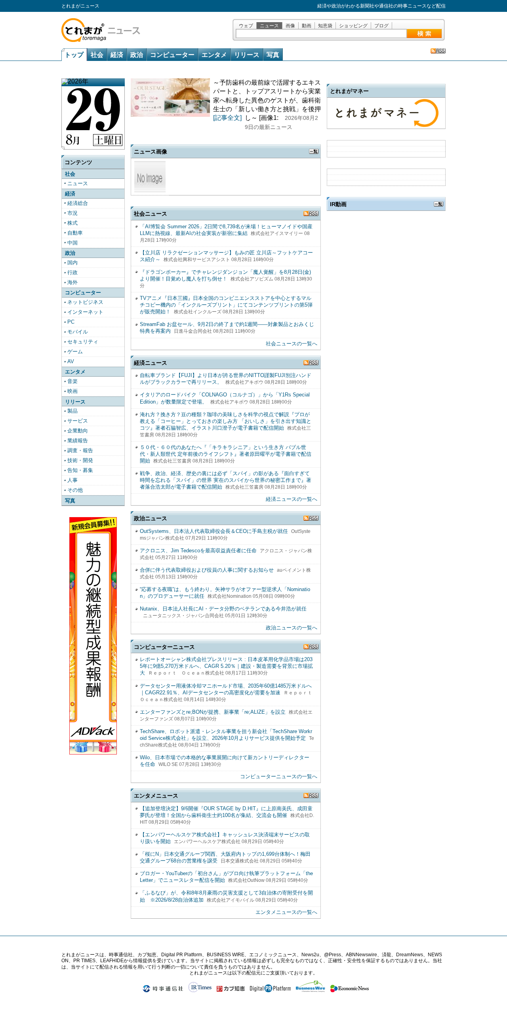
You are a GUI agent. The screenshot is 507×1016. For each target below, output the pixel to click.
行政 (72, 272)
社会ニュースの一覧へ (291, 344)
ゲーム (75, 351)
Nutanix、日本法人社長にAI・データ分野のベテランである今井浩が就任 (223, 609)
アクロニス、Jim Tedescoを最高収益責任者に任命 (198, 550)
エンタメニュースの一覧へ (286, 912)
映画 (72, 391)
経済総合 (77, 203)
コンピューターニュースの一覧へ (278, 776)
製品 (72, 411)
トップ (74, 55)
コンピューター (172, 54)
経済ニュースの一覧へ (291, 499)
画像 (290, 25)
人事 (72, 480)
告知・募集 (80, 470)
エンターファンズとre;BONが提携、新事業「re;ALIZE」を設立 (213, 712)
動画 (306, 25)
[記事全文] (227, 117)
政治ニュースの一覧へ (291, 628)
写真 (273, 54)
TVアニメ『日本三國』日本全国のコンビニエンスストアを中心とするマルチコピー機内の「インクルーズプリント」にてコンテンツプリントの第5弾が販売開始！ (226, 305)
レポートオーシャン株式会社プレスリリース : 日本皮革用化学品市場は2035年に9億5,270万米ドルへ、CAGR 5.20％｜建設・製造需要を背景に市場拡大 (226, 666)
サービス (77, 421)
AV (70, 361)
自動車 (75, 233)
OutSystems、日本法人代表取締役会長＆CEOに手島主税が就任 (214, 531)
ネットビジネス (85, 302)
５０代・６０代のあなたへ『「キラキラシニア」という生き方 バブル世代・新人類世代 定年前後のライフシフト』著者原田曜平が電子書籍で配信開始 (225, 454)
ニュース (269, 25)
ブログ (381, 25)
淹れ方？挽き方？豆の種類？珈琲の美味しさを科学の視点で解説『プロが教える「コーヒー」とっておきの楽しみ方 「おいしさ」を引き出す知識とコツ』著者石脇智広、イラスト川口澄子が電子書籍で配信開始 (225, 421)
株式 (72, 223)
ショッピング (353, 25)
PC (70, 322)
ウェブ (246, 25)
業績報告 (77, 441)
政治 (136, 54)
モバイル (77, 332)
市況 (72, 213)
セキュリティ (82, 342)
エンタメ (214, 54)
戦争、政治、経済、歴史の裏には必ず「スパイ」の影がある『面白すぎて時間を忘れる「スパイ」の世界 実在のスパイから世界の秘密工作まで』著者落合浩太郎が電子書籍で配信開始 (225, 480)
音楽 (72, 381)
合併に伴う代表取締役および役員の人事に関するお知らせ (207, 570)
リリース (246, 54)
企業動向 (77, 431)
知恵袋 (325, 25)
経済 (117, 54)
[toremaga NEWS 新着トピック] (438, 50)
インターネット (85, 312)
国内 (72, 262)
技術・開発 (80, 460)
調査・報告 (80, 450)
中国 (72, 243)
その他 (75, 490)
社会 (97, 54)
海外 (72, 282)
